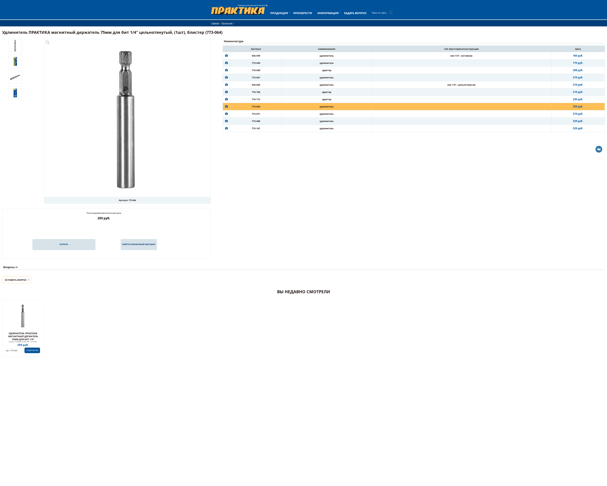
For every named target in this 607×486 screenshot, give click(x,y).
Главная (215, 23)
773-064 (256, 106)
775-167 (256, 128)
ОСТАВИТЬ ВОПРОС (16, 279)
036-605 (256, 84)
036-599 (256, 55)
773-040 (256, 62)
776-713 (256, 99)
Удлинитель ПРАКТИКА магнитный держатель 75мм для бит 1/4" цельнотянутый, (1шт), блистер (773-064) (23, 339)
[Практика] (598, 149)
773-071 (256, 113)
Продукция (227, 23)
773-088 (256, 121)
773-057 (256, 77)
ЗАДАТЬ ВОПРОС (355, 13)
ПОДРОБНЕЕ (32, 350)
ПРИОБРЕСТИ (302, 13)
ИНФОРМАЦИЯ (327, 13)
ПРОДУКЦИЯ (279, 13)
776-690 (256, 70)
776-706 (256, 92)
